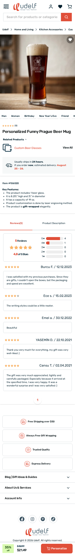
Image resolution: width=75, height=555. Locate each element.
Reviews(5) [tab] (16, 223)
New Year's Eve (48, 116)
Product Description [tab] (53, 223)
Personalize (59, 548)
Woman (15, 116)
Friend (65, 116)
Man (4, 116)
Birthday (29, 116)
